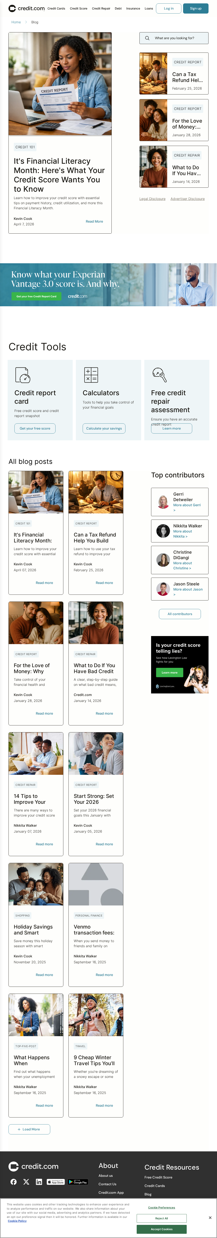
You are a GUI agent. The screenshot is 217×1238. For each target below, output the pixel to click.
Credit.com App (111, 1192)
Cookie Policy (17, 1221)
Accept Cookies (161, 1229)
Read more (44, 583)
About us (106, 1175)
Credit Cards (56, 8)
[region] (108, 1218)
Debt (118, 8)
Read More (94, 221)
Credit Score (78, 8)
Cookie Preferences (161, 1207)
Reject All (161, 1218)
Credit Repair (101, 8)
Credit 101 (25, 147)
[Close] (210, 1217)
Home (16, 22)
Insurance (133, 8)
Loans (149, 8)
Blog (148, 1194)
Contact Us (107, 1184)
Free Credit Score (158, 1177)
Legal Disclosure (152, 199)
